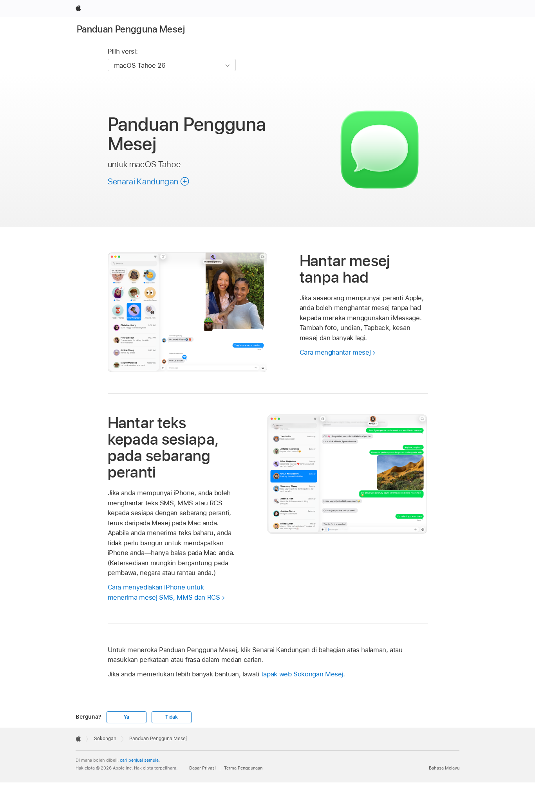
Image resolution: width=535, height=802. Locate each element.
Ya (126, 717)
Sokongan (105, 738)
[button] (149, 181)
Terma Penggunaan (243, 768)
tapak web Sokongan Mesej (302, 674)
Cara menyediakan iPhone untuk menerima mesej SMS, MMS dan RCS (164, 592)
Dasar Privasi (202, 768)
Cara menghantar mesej (335, 352)
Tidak (171, 717)
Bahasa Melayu (444, 768)
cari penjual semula (139, 760)
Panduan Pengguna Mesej (131, 29)
